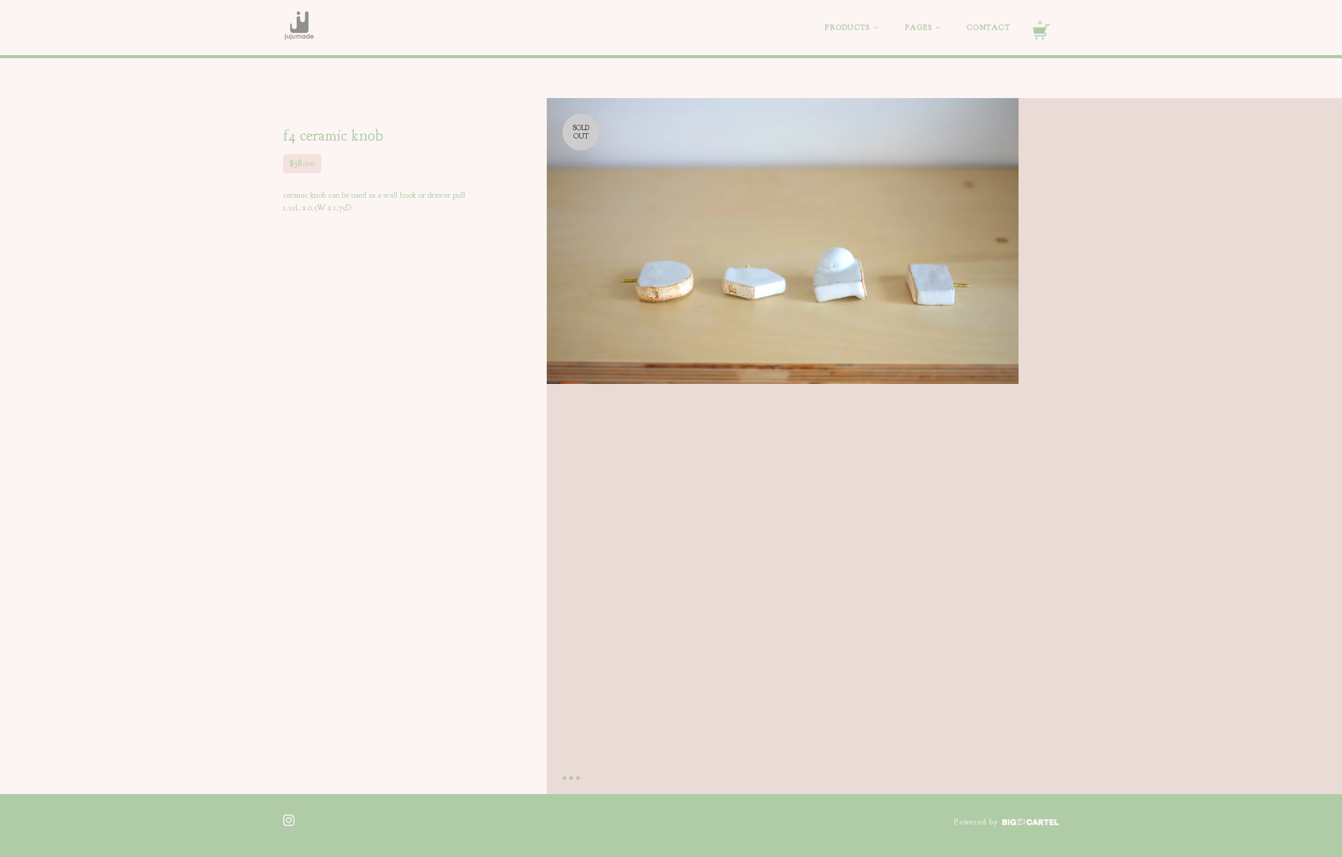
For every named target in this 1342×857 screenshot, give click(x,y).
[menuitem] (851, 27)
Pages (920, 27)
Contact (988, 27)
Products (848, 27)
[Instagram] (289, 820)
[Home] (299, 27)
